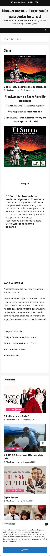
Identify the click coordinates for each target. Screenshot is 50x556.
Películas (10, 448)
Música (21, 80)
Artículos (10, 409)
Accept (25, 550)
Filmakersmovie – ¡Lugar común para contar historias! (25, 13)
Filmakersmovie (12, 90)
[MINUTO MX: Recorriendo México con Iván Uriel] (25, 438)
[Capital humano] (25, 480)
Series (38, 80)
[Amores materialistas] (25, 519)
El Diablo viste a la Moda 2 (16, 416)
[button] (46, 524)
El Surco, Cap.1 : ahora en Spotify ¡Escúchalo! (25, 69)
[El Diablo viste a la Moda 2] (25, 399)
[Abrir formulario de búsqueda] (46, 30)
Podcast (30, 80)
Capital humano (11, 497)
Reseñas (19, 409)
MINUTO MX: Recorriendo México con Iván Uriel (23, 456)
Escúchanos (11, 80)
